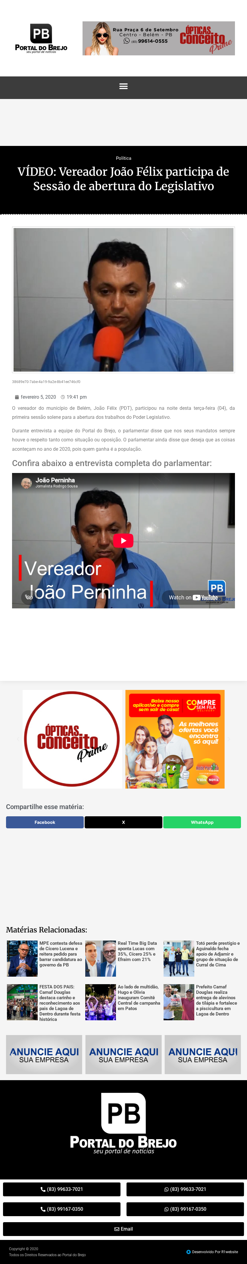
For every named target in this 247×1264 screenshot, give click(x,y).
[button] (123, 86)
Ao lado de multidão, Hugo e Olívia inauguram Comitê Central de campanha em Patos (139, 997)
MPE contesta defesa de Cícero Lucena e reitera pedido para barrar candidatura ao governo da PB (60, 954)
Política (123, 158)
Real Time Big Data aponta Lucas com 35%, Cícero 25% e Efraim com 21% (137, 951)
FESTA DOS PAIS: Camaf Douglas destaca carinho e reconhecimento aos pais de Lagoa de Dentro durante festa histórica (59, 1003)
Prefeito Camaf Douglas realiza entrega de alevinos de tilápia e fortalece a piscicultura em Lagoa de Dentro (216, 1000)
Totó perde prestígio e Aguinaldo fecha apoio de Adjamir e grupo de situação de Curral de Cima (218, 954)
